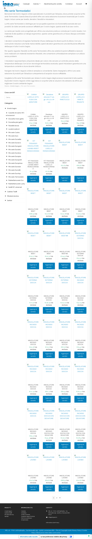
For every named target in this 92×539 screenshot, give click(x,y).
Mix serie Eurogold (14, 146)
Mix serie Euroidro (14, 149)
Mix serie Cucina (13, 132)
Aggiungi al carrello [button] (33, 131)
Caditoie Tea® (12, 192)
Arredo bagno (14, 86)
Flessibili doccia (13, 126)
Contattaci (24, 513)
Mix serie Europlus (14, 156)
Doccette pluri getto (15, 122)
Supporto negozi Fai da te (28, 516)
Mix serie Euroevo (14, 143)
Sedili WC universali (15, 187)
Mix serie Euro (13, 136)
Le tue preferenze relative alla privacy (54, 537)
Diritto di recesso (25, 514)
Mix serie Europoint (15, 160)
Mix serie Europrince (15, 163)
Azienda (23, 511)
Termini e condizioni (26, 518)
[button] (86, 4)
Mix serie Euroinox (14, 153)
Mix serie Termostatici (16, 177)
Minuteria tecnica (13, 196)
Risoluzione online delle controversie (48, 533)
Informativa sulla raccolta (29, 537)
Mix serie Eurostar (14, 167)
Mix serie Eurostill (14, 170)
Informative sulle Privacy (52, 522)
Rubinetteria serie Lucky (16, 184)
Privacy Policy (76, 530)
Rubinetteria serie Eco (16, 180)
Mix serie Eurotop (14, 173)
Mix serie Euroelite (14, 139)
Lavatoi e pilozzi (13, 129)
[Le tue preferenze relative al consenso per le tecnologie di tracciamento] (89, 536)
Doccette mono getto (16, 119)
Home (7, 86)
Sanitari (9, 200)
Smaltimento (24, 520)
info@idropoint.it (52, 517)
